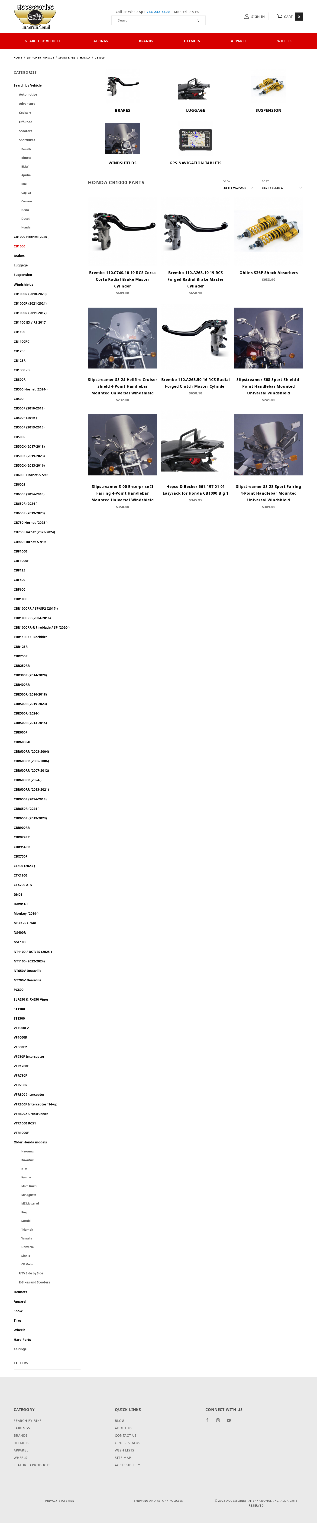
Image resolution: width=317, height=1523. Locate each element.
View (226, 181)
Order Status (127, 1443)
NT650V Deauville (27, 970)
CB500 (18, 398)
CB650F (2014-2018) (29, 494)
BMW (21, 167)
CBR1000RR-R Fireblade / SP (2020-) (42, 627)
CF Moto (23, 1264)
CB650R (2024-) (25, 503)
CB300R (20, 379)
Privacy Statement (60, 1501)
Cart (291, 16)
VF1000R (20, 1037)
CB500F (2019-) (25, 417)
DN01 (18, 894)
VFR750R (20, 1085)
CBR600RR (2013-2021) (31, 789)
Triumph (23, 1230)
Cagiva (22, 193)
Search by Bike (28, 1420)
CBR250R (21, 656)
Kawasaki (24, 1160)
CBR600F (20, 732)
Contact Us (126, 1435)
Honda (22, 227)
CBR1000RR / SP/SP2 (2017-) (36, 608)
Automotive (25, 94)
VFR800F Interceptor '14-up (35, 1104)
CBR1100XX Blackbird (31, 637)
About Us (123, 1428)
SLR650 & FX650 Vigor (31, 999)
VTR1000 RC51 (25, 1123)
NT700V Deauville (27, 980)
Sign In (257, 16)
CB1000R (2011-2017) (30, 313)
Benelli (22, 149)
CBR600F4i (22, 742)
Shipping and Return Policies (158, 1501)
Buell (21, 184)
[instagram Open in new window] (220, 1422)
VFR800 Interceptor (29, 1094)
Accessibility (127, 1465)
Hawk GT (21, 904)
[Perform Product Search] (197, 20)
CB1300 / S (22, 370)
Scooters (23, 131)
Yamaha (23, 1238)
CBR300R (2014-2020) (30, 675)
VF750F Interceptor (29, 1056)
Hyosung (24, 1151)
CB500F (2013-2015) (29, 427)
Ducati (22, 219)
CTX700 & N (23, 885)
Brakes (19, 255)
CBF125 (19, 570)
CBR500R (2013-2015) (30, 723)
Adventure (24, 104)
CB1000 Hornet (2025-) (31, 236)
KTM (20, 1169)
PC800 (18, 989)
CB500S (19, 437)
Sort (265, 181)
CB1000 (19, 246)
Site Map (123, 1457)
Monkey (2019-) (26, 913)
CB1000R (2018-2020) (30, 294)
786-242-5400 (158, 11)
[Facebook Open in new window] (209, 1422)
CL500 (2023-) (24, 866)
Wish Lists (124, 1450)
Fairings (99, 41)
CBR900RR (22, 827)
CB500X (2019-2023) (29, 456)
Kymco (22, 1177)
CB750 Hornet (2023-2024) (34, 532)
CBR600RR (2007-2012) (31, 770)
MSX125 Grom (25, 923)
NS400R (20, 932)
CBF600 (19, 589)
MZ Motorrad (26, 1203)
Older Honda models (30, 1142)
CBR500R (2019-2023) (30, 704)
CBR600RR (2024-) (28, 780)
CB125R (20, 360)
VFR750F (20, 1075)
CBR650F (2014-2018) (30, 799)
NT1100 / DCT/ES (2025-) (33, 951)
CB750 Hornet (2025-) (31, 522)
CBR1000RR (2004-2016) (32, 618)
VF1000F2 (21, 1028)
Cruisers (22, 113)
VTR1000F (21, 1132)
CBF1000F (21, 561)
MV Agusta (25, 1195)
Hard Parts (22, 1339)
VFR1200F (21, 1066)
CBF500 (19, 579)
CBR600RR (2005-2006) (31, 761)
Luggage (21, 265)
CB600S (19, 484)
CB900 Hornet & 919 (30, 542)
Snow (18, 1311)
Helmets (192, 41)
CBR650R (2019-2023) (30, 818)
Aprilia (22, 175)
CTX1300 (20, 875)
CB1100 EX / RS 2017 (30, 322)
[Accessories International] (35, 16)
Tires (17, 1320)
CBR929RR (22, 837)
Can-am (23, 201)
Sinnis (22, 1256)
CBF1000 (20, 551)
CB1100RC (21, 341)
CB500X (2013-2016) (29, 465)
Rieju (21, 1212)
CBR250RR (22, 665)
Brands (146, 41)
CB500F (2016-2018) (29, 408)
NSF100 (20, 942)
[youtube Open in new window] (231, 1422)
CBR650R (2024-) (26, 808)
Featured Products (32, 1465)
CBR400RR (22, 684)
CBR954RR (22, 847)
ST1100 (19, 1009)
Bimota (22, 158)
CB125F (19, 351)
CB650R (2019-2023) (29, 513)
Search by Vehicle (43, 41)
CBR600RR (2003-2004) (31, 751)
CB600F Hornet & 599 (31, 475)
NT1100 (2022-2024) (29, 961)
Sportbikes (24, 140)
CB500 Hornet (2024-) (31, 389)
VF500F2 (20, 1047)
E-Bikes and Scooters (32, 1282)
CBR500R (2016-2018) (30, 694)
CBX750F (20, 856)
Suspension (23, 274)
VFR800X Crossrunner (31, 1113)
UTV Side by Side (28, 1273)
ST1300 (19, 1018)
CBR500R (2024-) (26, 713)
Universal (24, 1247)
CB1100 (19, 332)
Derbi (21, 210)
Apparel (239, 41)
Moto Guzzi (25, 1186)
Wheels (284, 41)
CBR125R (21, 646)
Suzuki (22, 1221)
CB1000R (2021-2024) (30, 303)
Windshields (23, 284)
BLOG (119, 1420)
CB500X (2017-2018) (29, 446)
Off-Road (23, 122)
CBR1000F (21, 599)
